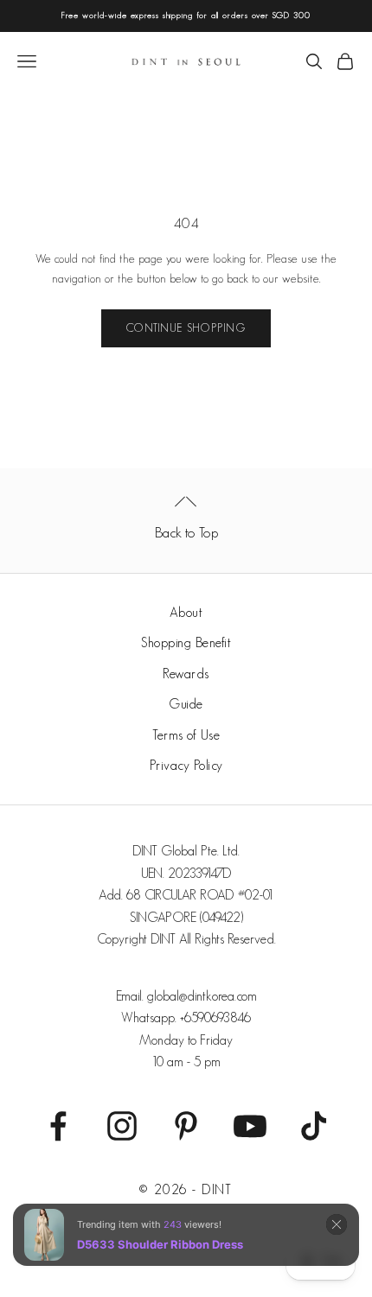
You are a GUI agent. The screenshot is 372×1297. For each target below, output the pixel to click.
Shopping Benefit (186, 642)
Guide (186, 703)
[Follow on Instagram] (122, 1126)
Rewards (186, 673)
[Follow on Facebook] (58, 1126)
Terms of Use (186, 735)
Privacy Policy (186, 765)
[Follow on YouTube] (250, 1126)
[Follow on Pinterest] (186, 1126)
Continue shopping (186, 327)
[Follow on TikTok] (314, 1126)
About (186, 612)
